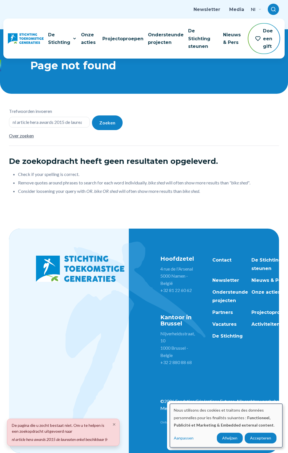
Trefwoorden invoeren (30, 111)
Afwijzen (229, 438)
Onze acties (88, 38)
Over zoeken (21, 135)
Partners (222, 312)
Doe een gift (268, 38)
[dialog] (226, 425)
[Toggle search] (273, 9)
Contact (221, 260)
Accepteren (260, 438)
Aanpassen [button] (184, 438)
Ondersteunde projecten (166, 38)
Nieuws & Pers (232, 38)
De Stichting (59, 38)
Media (236, 9)
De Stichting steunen (199, 38)
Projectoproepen (122, 38)
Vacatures (224, 324)
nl (253, 9)
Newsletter (207, 9)
